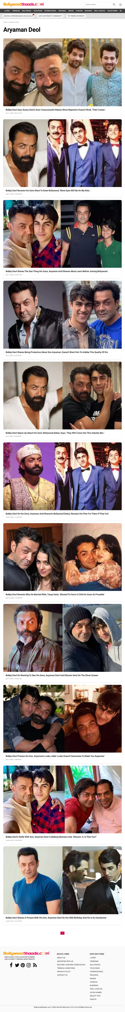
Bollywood (95, 965)
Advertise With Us (65, 961)
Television (95, 968)
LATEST (7, 11)
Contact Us (62, 975)
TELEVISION (37, 11)
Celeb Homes (96, 992)
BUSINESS (88, 11)
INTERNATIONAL (50, 11)
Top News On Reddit (76, 16)
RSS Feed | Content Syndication (71, 965)
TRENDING (16, 11)
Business (94, 985)
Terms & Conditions (66, 968)
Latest (93, 958)
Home (5, 22)
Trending (94, 961)
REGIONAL (62, 11)
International (96, 972)
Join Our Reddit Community (50, 16)
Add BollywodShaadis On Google (18, 16)
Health (93, 999)
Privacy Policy (64, 972)
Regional (94, 975)
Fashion (93, 982)
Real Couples (96, 989)
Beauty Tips (95, 996)
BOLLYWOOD (26, 11)
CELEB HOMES (112, 11)
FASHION (79, 11)
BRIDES (71, 11)
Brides (93, 979)
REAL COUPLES (99, 11)
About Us (61, 958)
